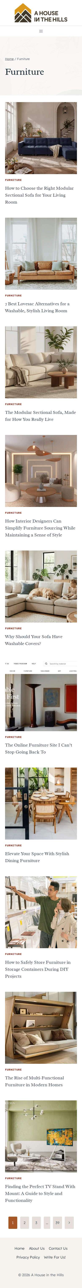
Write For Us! (55, 1257)
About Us (37, 1248)
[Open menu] (41, 31)
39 (57, 1222)
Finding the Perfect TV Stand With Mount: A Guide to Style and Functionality (40, 1193)
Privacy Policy (28, 1257)
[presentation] (41, 138)
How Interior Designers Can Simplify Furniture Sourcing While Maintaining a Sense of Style (40, 528)
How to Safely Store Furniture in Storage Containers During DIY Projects (38, 969)
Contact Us (58, 1248)
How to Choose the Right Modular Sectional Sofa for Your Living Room (39, 195)
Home (20, 1248)
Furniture (13, 179)
